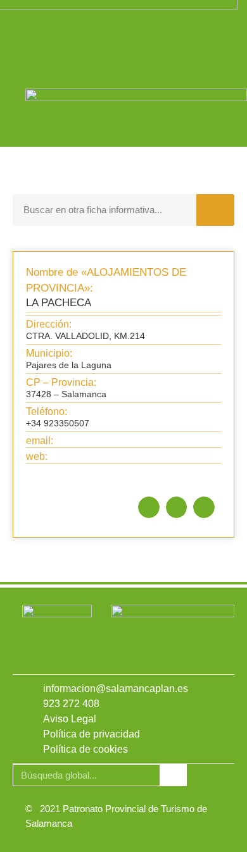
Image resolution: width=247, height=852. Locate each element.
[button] (149, 507)
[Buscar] (215, 210)
